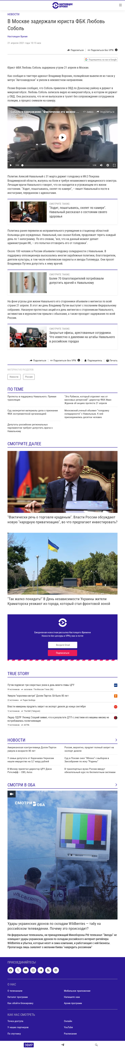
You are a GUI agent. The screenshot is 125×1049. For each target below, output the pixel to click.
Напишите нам (72, 996)
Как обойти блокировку (20, 1003)
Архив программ (73, 1003)
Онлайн (68, 1021)
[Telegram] (63, 1045)
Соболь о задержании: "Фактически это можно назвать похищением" (58, 112)
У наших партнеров (17, 1027)
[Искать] (96, 1045)
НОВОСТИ (16, 740)
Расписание (70, 1033)
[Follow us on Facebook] (10, 970)
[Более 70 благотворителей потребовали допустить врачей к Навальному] (28, 282)
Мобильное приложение (77, 990)
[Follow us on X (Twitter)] (18, 970)
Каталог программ (17, 996)
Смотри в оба (21, 785)
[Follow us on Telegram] (41, 970)
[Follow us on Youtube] (26, 970)
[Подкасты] (56, 970)
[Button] (75, 50)
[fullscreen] (114, 165)
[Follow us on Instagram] (33, 970)
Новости (13, 14)
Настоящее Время (17, 36)
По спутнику (14, 1033)
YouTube (68, 1027)
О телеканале (14, 990)
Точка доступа (15, 1021)
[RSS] (48, 970)
